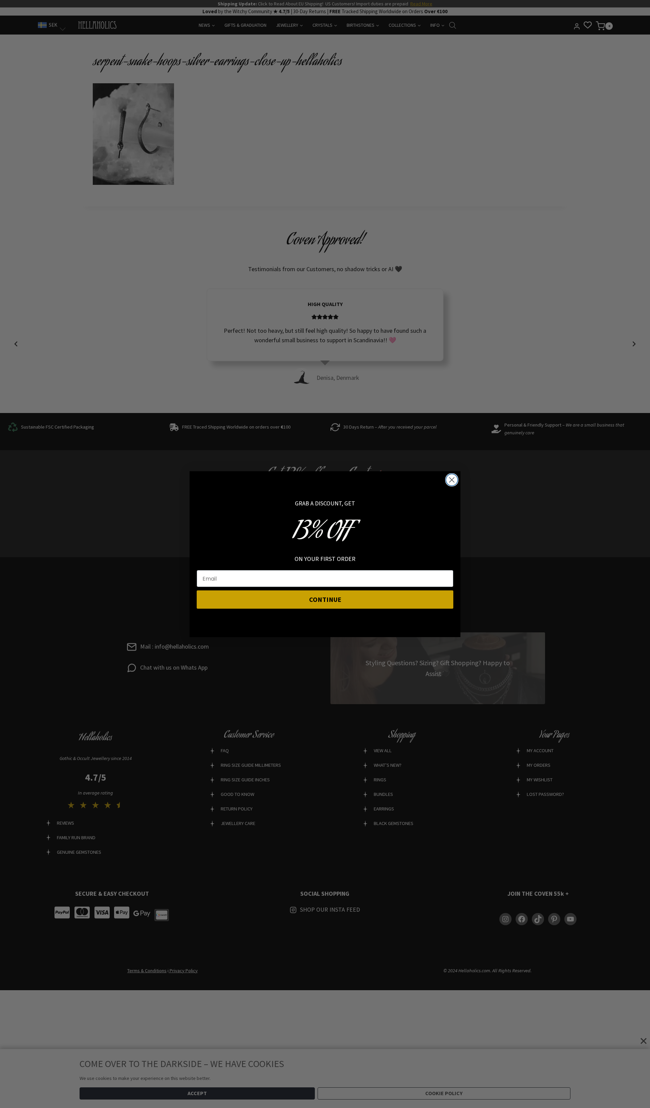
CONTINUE (325, 599)
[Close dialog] (452, 480)
